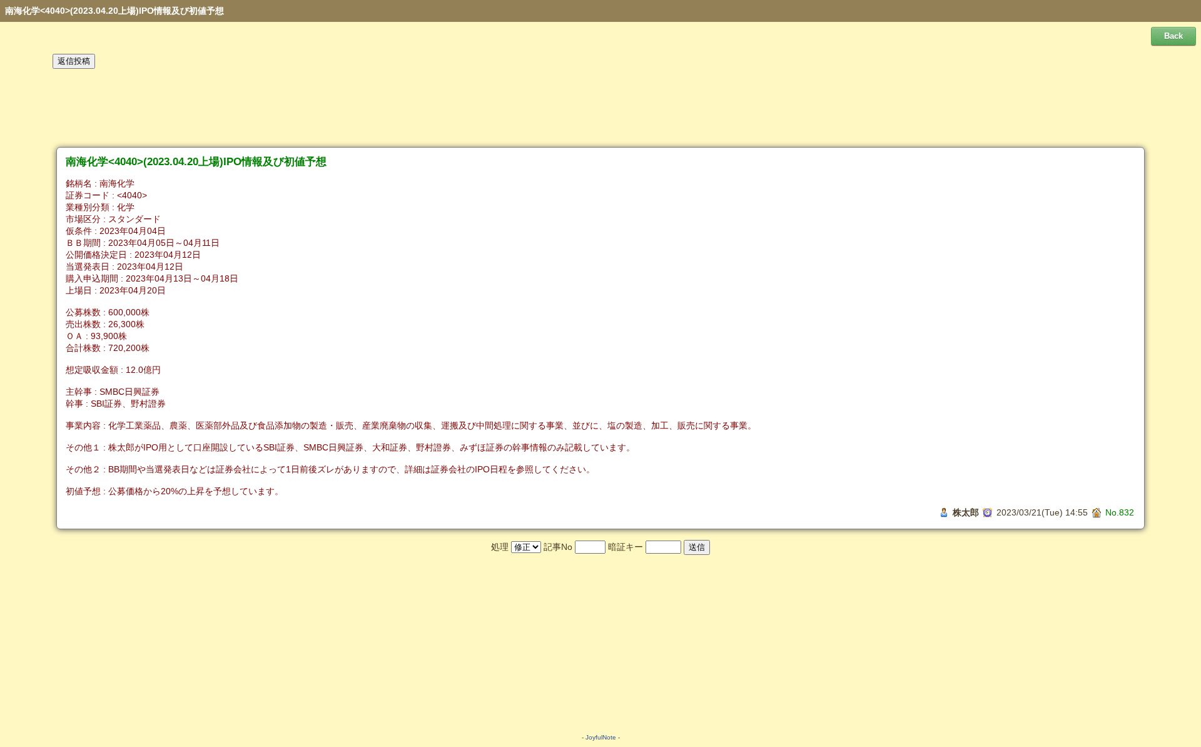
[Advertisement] (600, 108)
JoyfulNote (600, 737)
